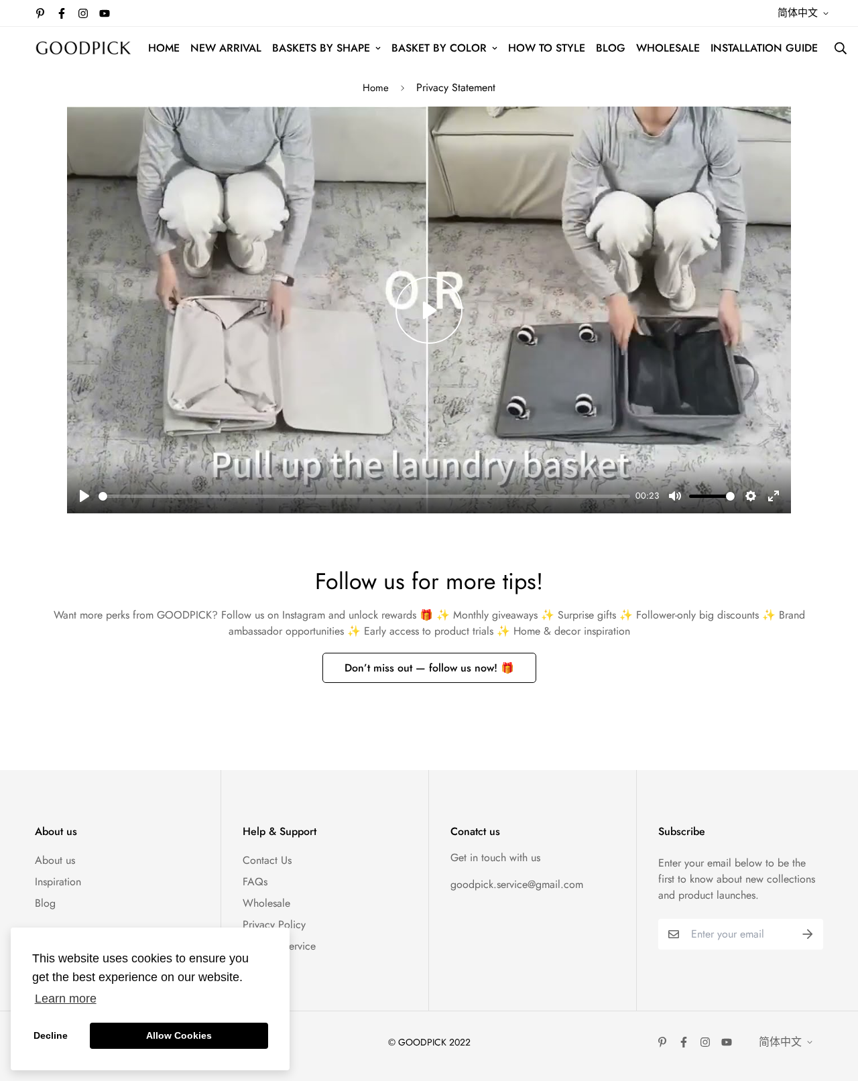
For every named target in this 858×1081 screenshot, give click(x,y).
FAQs (255, 881)
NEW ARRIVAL (225, 48)
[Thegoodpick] (83, 48)
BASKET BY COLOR (439, 48)
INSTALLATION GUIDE (764, 48)
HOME (164, 48)
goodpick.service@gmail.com (516, 884)
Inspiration (58, 881)
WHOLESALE (668, 48)
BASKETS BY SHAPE (321, 48)
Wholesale (266, 903)
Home (376, 87)
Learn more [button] (66, 998)
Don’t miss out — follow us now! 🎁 (429, 668)
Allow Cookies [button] (179, 1035)
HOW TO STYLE (546, 48)
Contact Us (267, 860)
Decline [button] (51, 1035)
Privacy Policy (274, 924)
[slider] (364, 496)
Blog (45, 903)
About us (55, 860)
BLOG (610, 48)
